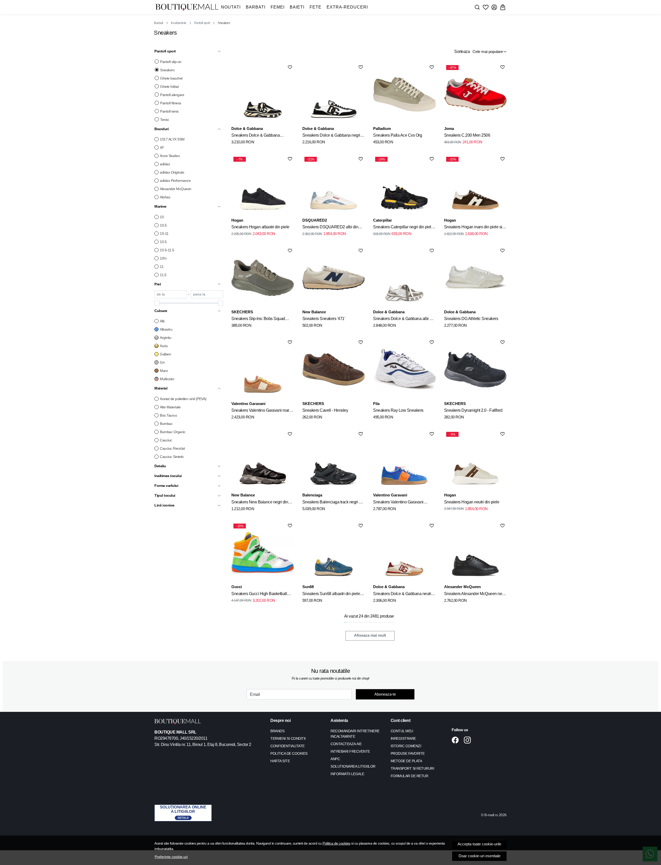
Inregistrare (403, 738)
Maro (164, 371)
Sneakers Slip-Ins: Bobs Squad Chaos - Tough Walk (258, 319)
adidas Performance (175, 180)
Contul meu (402, 731)
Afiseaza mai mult (370, 635)
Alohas (165, 197)
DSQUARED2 (314, 220)
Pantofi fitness (170, 103)
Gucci (236, 587)
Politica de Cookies (289, 753)
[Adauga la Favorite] (290, 67)
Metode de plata (406, 761)
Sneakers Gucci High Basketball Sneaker (259, 594)
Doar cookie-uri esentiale (479, 856)
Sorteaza (462, 51)
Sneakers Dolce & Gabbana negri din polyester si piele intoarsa (331, 136)
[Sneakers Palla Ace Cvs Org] (404, 94)
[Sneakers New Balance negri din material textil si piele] (262, 461)
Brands (277, 731)
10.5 (163, 242)
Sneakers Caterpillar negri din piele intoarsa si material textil (403, 228)
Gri (162, 362)
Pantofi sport (202, 23)
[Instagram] (469, 740)
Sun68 (308, 587)
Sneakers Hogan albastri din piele (260, 227)
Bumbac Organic (172, 432)
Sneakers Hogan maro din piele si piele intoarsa (473, 228)
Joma (449, 128)
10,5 (163, 225)
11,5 (163, 275)
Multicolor (167, 379)
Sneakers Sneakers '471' (323, 318)
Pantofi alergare (172, 95)
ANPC (335, 759)
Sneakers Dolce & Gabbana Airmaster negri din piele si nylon (259, 136)
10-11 (164, 233)
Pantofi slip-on (171, 62)
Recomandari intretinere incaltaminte (355, 733)
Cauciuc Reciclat (172, 448)
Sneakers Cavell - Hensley (325, 410)
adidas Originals (172, 172)
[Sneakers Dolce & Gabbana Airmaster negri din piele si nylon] (262, 94)
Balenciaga (312, 495)
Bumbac (166, 424)
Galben (165, 354)
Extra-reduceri (347, 7)
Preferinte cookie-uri (171, 857)
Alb (162, 321)
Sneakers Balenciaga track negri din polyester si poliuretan (333, 503)
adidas (165, 164)
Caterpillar (382, 220)
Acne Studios (170, 156)
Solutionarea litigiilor (352, 766)
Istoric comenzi (406, 746)
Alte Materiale (170, 407)
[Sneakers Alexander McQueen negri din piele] (475, 552)
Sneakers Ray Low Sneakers (398, 410)
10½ (163, 258)
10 (162, 217)
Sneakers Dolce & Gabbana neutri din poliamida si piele (402, 594)
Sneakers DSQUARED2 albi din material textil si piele (330, 228)
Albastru (166, 329)
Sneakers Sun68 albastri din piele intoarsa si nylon (331, 594)
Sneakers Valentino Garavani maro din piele (261, 411)
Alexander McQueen (175, 189)
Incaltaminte (178, 23)
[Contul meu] (494, 7)
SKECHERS (242, 312)
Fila (376, 403)
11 (161, 266)
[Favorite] (486, 7)
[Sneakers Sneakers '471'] (333, 277)
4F (162, 147)
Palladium (382, 128)
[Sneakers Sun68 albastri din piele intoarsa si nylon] (333, 552)
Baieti (297, 7)
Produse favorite (408, 753)
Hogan (237, 220)
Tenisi (164, 120)
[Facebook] (457, 740)
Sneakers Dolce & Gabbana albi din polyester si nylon (404, 319)
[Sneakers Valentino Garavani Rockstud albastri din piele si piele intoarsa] (404, 461)
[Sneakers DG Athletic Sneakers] (475, 277)
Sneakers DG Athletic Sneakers (471, 318)
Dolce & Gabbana (247, 128)
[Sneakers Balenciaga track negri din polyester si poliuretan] (333, 461)
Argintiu (165, 338)
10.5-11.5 (167, 250)
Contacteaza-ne (345, 744)
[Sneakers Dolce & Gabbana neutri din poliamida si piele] (404, 552)
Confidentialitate (287, 746)
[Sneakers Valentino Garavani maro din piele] (262, 369)
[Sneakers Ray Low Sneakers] (404, 369)
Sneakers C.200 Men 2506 (467, 135)
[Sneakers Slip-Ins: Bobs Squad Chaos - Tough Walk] (262, 277)
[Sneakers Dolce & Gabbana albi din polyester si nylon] (404, 277)
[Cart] (503, 7)
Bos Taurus (168, 415)
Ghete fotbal (169, 86)
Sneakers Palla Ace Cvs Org (397, 135)
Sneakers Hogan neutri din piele (471, 502)
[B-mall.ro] (186, 7)
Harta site (280, 761)
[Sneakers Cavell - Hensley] (333, 369)
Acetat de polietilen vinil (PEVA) (183, 399)
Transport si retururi (412, 768)
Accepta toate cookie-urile (479, 844)
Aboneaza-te (385, 694)
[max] (207, 294)
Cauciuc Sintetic (172, 457)
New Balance (314, 312)
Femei (278, 7)
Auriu (164, 346)
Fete (315, 7)
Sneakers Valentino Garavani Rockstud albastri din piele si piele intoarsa (402, 503)
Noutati (231, 7)
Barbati (255, 7)
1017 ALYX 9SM (172, 139)
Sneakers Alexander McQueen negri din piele (475, 594)
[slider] (157, 303)
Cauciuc (166, 440)
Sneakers (167, 70)
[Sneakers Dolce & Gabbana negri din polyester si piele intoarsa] (333, 94)
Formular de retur (409, 776)
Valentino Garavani (248, 403)
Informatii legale (347, 774)
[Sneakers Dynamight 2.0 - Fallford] (475, 369)
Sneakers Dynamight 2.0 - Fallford (473, 410)
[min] (170, 294)
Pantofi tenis (169, 111)
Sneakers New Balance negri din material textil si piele (259, 503)
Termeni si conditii (288, 738)
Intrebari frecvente (350, 751)
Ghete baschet (171, 78)
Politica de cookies (336, 843)
